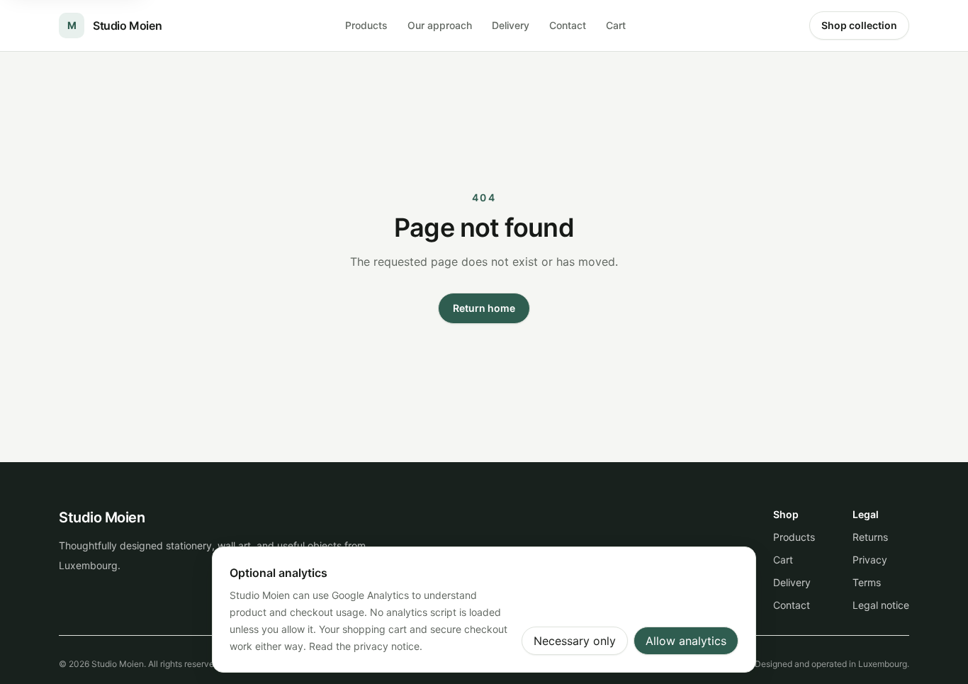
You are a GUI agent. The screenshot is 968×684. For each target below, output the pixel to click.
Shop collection (859, 25)
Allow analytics (686, 641)
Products (366, 25)
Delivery (510, 25)
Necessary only (575, 641)
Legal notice (880, 605)
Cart (616, 25)
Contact (567, 25)
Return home (484, 308)
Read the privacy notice (364, 646)
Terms (866, 582)
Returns (870, 537)
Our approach (439, 25)
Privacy (869, 560)
